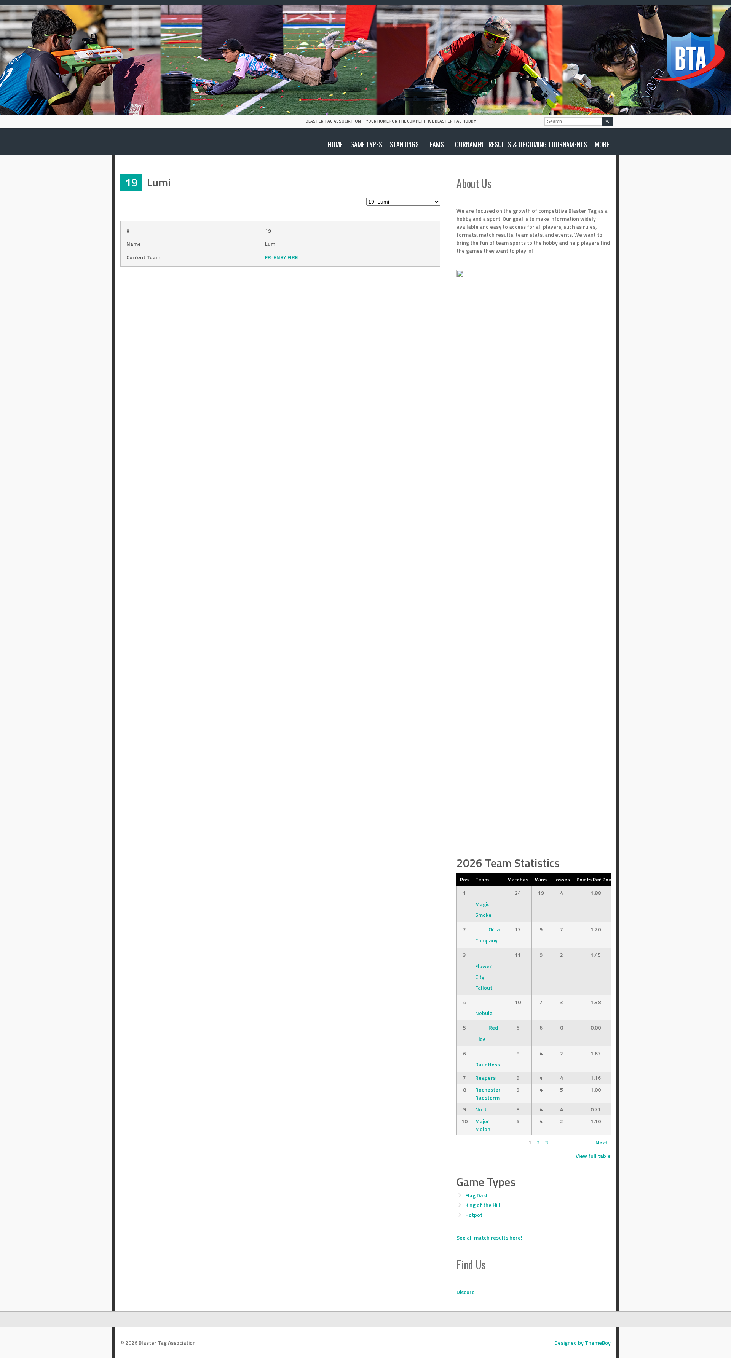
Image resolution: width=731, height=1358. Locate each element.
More (602, 144)
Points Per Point (595, 879)
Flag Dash (477, 1195)
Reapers (485, 1078)
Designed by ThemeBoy (582, 1343)
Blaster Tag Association (333, 121)
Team (482, 879)
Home (335, 144)
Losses (561, 879)
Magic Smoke (483, 909)
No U (481, 1109)
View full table (593, 1156)
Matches (517, 879)
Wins (541, 879)
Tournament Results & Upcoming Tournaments (519, 144)
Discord (465, 1292)
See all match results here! (489, 1238)
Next (601, 1142)
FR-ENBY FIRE (281, 257)
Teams (435, 144)
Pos (464, 879)
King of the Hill (482, 1205)
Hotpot (473, 1215)
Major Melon (482, 1125)
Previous (470, 1142)
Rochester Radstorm (488, 1093)
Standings (404, 144)
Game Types (366, 144)
